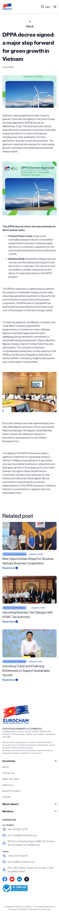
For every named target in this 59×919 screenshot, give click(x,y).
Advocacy (7, 784)
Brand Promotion (11, 790)
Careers (6, 796)
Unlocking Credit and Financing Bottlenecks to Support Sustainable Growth (26, 670)
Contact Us (8, 772)
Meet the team (10, 778)
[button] (42, 7)
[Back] (30, 22)
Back (30, 26)
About (5, 766)
